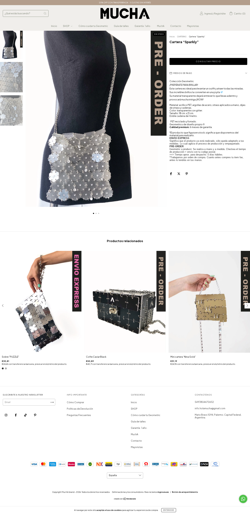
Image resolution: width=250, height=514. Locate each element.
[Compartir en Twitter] (179, 173)
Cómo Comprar (75, 402)
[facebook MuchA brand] (15, 415)
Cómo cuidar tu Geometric (93, 26)
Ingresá (208, 13)
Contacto (175, 26)
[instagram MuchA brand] (6, 415)
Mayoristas (193, 26)
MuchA (160, 26)
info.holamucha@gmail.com (210, 408)
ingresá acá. (163, 492)
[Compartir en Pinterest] (186, 173)
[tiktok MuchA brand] (25, 415)
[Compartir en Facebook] (171, 173)
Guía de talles (121, 26)
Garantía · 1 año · (143, 26)
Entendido (168, 510)
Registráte (220, 13)
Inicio (54, 26)
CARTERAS (181, 36)
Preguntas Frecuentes (79, 415)
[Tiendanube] (125, 499)
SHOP (66, 26)
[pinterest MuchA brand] (35, 415)
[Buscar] (45, 13)
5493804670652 (204, 402)
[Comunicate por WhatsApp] (243, 499)
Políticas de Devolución (80, 408)
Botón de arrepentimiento (185, 492)
